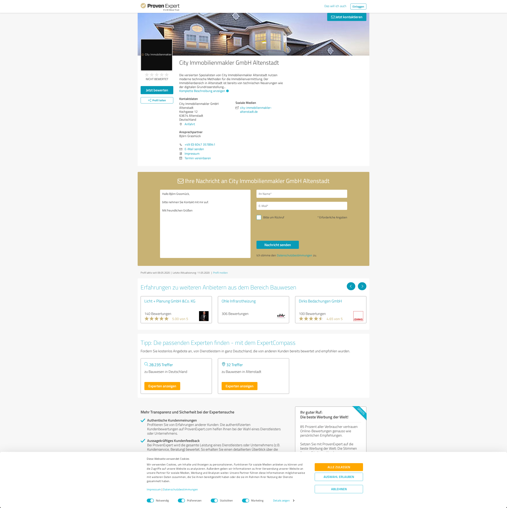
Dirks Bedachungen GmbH (320, 301)
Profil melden (220, 272)
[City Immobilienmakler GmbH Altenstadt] (156, 54)
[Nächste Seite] (362, 286)
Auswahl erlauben (339, 477)
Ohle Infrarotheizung (239, 301)
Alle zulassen (339, 467)
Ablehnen (339, 489)
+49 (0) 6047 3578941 (200, 144)
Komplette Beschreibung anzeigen (202, 91)
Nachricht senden (277, 244)
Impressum (154, 489)
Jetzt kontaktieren (348, 16)
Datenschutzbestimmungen (180, 489)
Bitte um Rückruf (273, 217)
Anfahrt (190, 124)
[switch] (181, 500)
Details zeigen (281, 500)
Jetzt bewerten (157, 90)
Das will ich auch (335, 6)
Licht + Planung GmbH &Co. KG (169, 301)
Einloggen (358, 6)
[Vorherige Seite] (351, 286)
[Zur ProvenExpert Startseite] (160, 7)
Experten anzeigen (162, 386)
